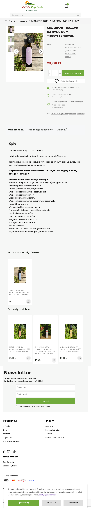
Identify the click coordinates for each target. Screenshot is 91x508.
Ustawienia (51, 502)
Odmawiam (73, 502)
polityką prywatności (47, 495)
